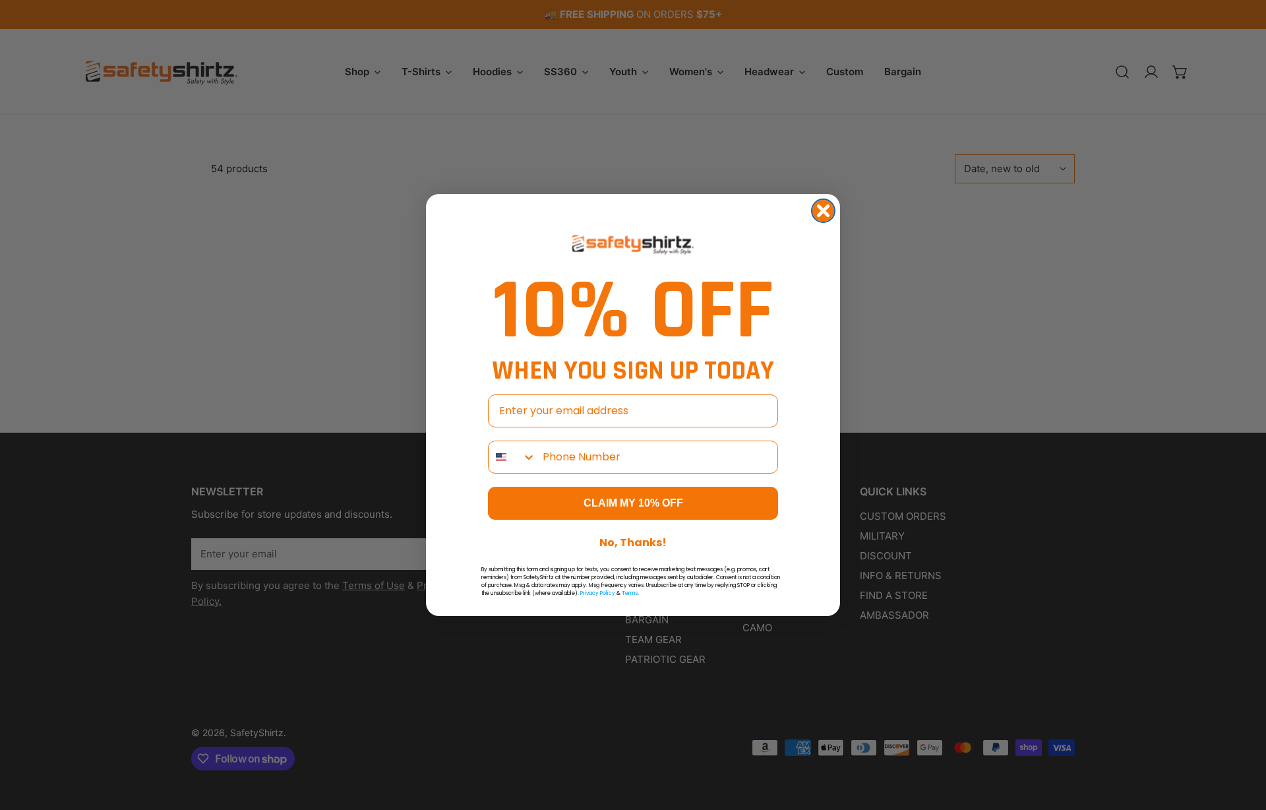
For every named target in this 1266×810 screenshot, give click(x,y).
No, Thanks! (633, 542)
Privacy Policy (597, 593)
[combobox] (512, 457)
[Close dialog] (823, 210)
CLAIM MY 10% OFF (633, 503)
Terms (630, 593)
